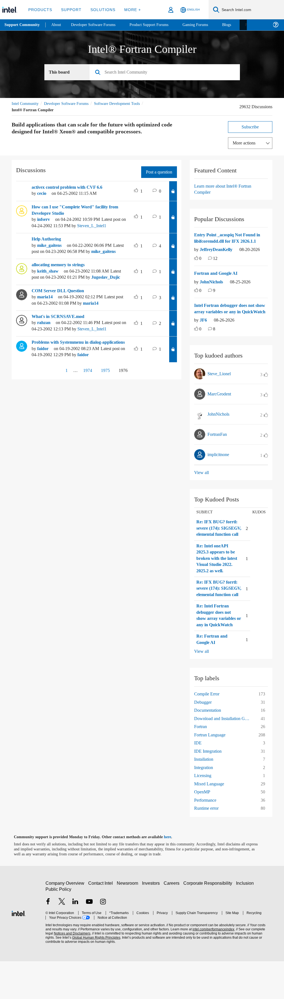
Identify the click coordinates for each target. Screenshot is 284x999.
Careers (172, 920)
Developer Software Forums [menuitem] (97, 25)
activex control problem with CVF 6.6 (70, 187)
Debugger (204, 739)
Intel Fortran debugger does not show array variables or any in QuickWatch (227, 318)
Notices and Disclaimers (63, 971)
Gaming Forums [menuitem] (205, 25)
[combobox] (167, 72)
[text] (196, 265)
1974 (85, 401)
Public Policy (58, 926)
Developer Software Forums (71, 104)
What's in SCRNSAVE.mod (59, 335)
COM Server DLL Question (59, 309)
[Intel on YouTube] (89, 939)
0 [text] (200, 265)
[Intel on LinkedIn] (75, 939)
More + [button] (129, 9)
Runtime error (208, 845)
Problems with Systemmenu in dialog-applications (72, 370)
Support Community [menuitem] (22, 25)
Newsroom (128, 920)
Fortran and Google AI (217, 279)
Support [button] (70, 9)
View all (201, 485)
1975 (105, 401)
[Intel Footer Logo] (19, 950)
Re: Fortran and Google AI (212, 677)
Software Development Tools (127, 104)
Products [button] (39, 9)
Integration (205, 805)
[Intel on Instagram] (103, 939)
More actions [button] (245, 143)
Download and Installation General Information (223, 756)
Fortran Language (211, 772)
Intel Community (26, 104)
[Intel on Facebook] (48, 939)
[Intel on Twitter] (62, 939)
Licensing (203, 813)
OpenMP (203, 829)
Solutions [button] (100, 9)
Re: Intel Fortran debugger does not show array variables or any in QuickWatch (218, 649)
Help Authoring (48, 245)
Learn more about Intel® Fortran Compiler (225, 189)
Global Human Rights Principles (84, 975)
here (172, 874)
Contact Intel (101, 920)
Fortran (201, 764)
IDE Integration (209, 788)
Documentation (209, 747)
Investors (152, 920)
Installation (205, 796)
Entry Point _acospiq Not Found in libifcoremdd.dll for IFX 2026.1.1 (230, 238)
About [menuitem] (57, 25)
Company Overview (65, 920)
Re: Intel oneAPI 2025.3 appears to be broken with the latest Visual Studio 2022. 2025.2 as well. (217, 580)
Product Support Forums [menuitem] (156, 25)
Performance (207, 837)
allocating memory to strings (62, 277)
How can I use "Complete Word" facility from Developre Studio (78, 210)
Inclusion (246, 920)
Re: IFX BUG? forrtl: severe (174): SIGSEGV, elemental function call (217, 543)
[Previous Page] (53, 402)
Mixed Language (210, 821)
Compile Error (208, 731)
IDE (197, 780)
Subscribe (250, 127)
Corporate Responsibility (209, 920)
